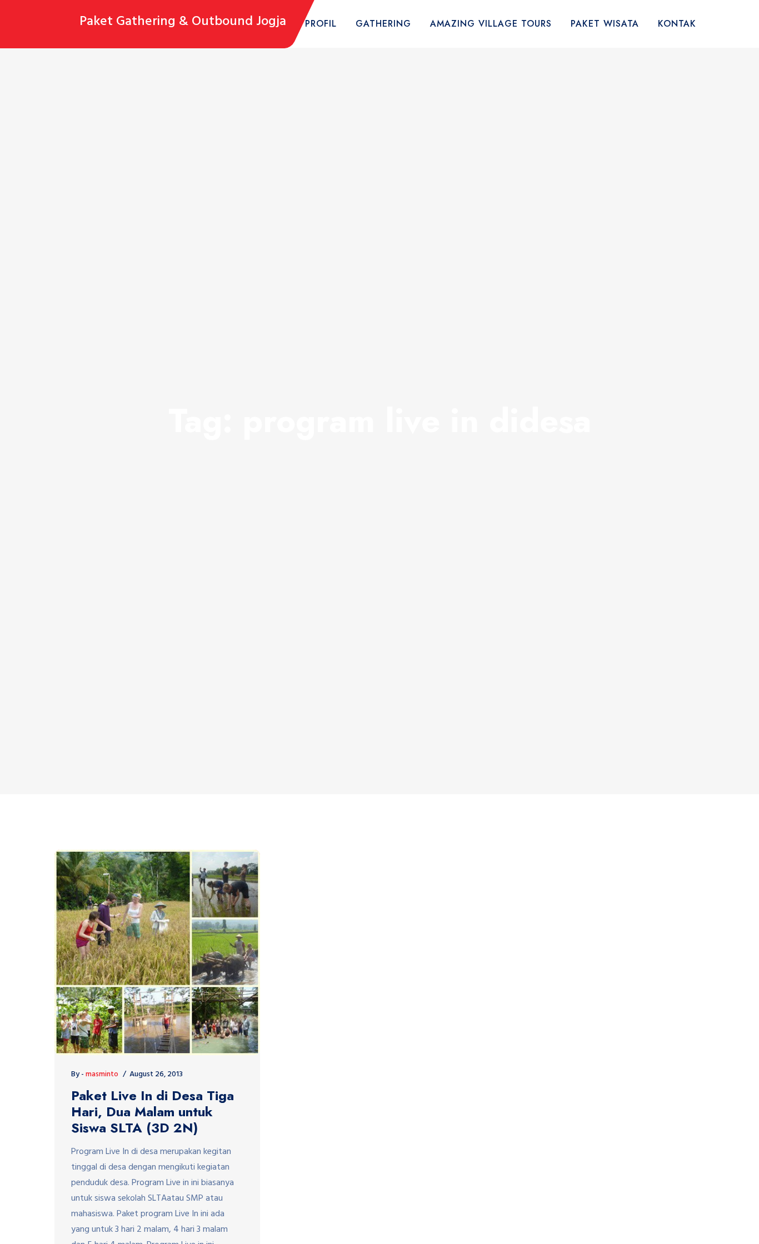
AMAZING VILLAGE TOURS (491, 23)
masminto (102, 1074)
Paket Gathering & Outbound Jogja (182, 22)
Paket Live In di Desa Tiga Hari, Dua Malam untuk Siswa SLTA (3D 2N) (152, 1112)
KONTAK (677, 23)
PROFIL (321, 23)
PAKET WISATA (605, 23)
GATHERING (383, 23)
